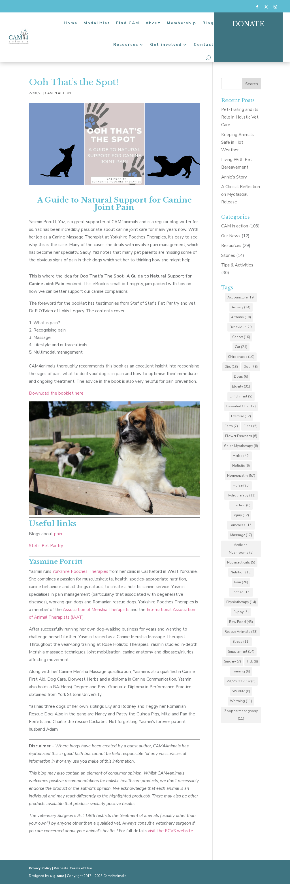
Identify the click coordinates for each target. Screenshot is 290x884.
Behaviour (241, 327)
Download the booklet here (56, 393)
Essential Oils (241, 406)
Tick (252, 661)
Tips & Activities (237, 265)
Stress (241, 641)
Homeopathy (241, 475)
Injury (241, 515)
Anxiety (241, 307)
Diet (231, 366)
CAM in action (58, 93)
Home (70, 23)
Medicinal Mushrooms (241, 549)
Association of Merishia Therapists (96, 609)
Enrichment (241, 396)
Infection (241, 505)
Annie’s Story (234, 177)
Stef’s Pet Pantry (46, 546)
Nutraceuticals (241, 562)
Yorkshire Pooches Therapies (80, 571)
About (153, 23)
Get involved (166, 44)
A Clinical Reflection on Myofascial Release (240, 194)
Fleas (250, 426)
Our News (230, 236)
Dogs (241, 376)
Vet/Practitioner (241, 681)
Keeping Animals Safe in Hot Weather (237, 142)
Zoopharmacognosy (241, 715)
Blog (208, 23)
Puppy (241, 612)
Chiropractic (241, 356)
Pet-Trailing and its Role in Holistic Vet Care (240, 117)
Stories (228, 255)
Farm (231, 426)
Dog (251, 366)
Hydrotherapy (241, 495)
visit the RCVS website (170, 831)
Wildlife (241, 691)
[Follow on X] (266, 6)
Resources (125, 44)
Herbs (241, 455)
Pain (241, 582)
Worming (241, 701)
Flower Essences (241, 436)
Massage (241, 535)
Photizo (241, 592)
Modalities (97, 23)
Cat (241, 347)
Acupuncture (241, 297)
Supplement (241, 651)
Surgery (232, 661)
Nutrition (241, 572)
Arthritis (241, 317)
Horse (241, 485)
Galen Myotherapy (241, 446)
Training (241, 671)
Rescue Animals (241, 631)
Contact (204, 44)
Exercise (241, 416)
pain (57, 534)
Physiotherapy (241, 602)
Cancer (241, 337)
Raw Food (241, 622)
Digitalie (57, 876)
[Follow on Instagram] (275, 6)
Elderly (241, 386)
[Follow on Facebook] (257, 6)
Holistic (241, 465)
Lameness (241, 525)
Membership (181, 23)
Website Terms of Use (73, 868)
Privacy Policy (40, 868)
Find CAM (127, 23)
